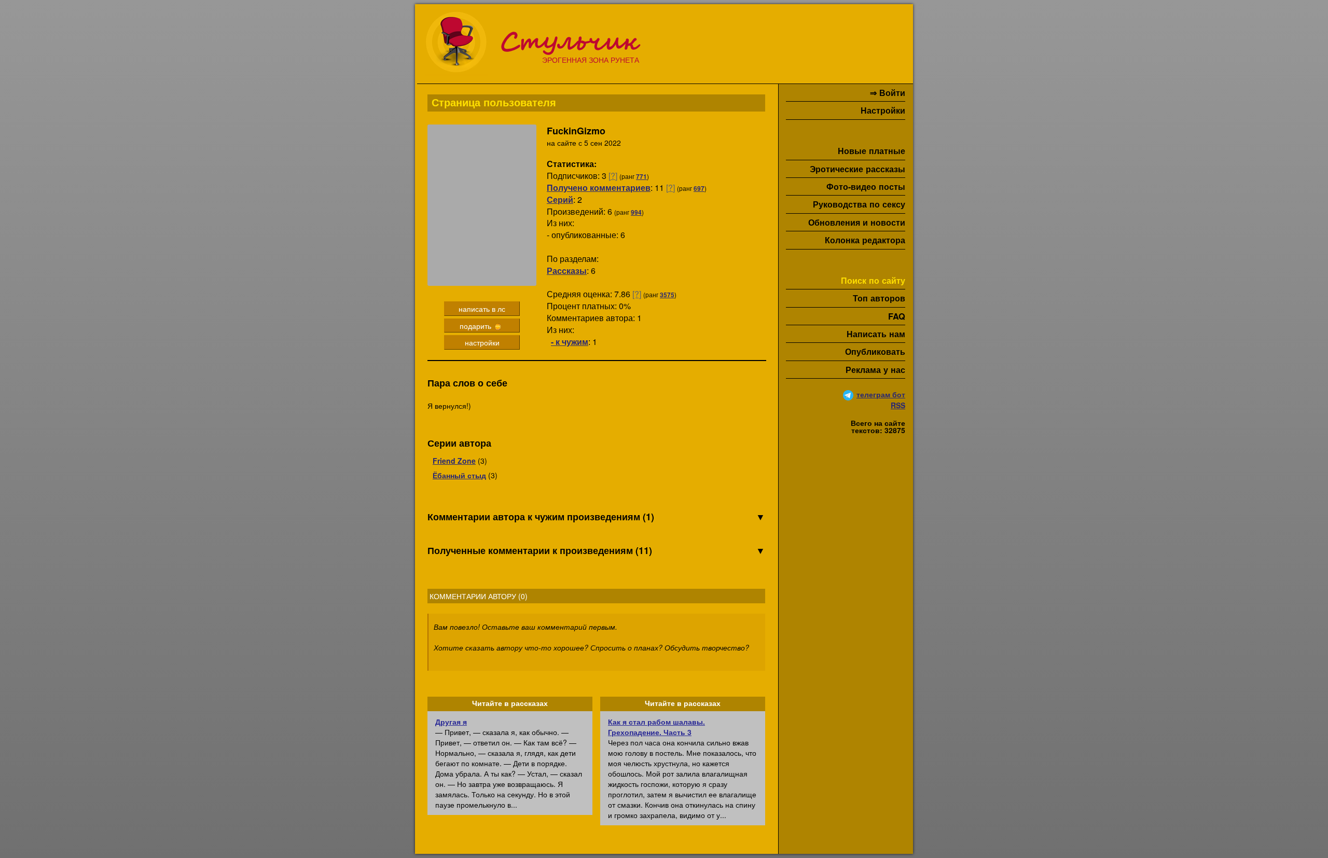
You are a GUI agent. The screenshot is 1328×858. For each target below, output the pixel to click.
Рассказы (567, 270)
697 (699, 188)
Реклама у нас (875, 370)
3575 (667, 294)
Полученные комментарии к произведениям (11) (596, 550)
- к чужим (569, 342)
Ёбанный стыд (459, 475)
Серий (560, 199)
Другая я (451, 721)
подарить (476, 326)
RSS (898, 405)
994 (636, 212)
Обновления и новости (856, 222)
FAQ (896, 316)
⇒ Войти (887, 93)
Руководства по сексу (859, 204)
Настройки (883, 110)
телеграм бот (880, 394)
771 (641, 176)
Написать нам (876, 334)
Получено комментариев (599, 187)
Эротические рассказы (857, 169)
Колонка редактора (865, 240)
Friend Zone (454, 460)
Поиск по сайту (873, 280)
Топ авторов (879, 298)
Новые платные (871, 151)
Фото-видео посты (865, 186)
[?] (612, 176)
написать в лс (482, 308)
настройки (482, 342)
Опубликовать (875, 351)
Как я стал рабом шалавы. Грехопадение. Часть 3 (656, 726)
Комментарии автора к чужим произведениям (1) (596, 516)
